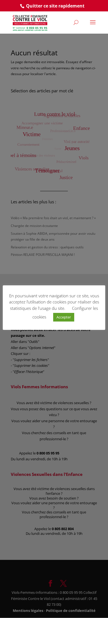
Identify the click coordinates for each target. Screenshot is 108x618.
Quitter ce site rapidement (55, 6)
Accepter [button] (63, 317)
